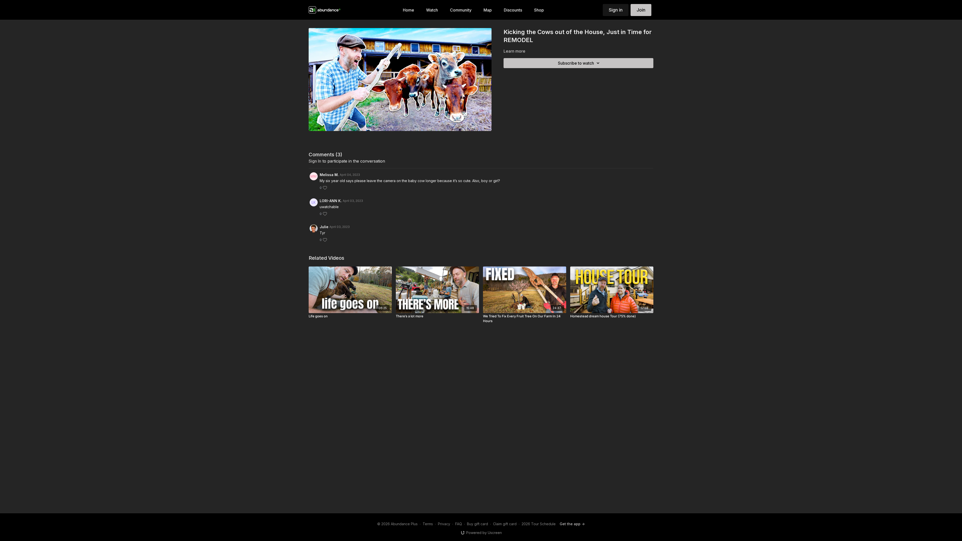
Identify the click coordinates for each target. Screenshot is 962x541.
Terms (428, 524)
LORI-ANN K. (331, 201)
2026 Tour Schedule (539, 524)
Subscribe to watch (576, 63)
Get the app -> (572, 524)
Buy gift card (477, 524)
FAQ (458, 524)
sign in (315, 161)
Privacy (444, 524)
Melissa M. (329, 175)
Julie (324, 227)
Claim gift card (505, 524)
